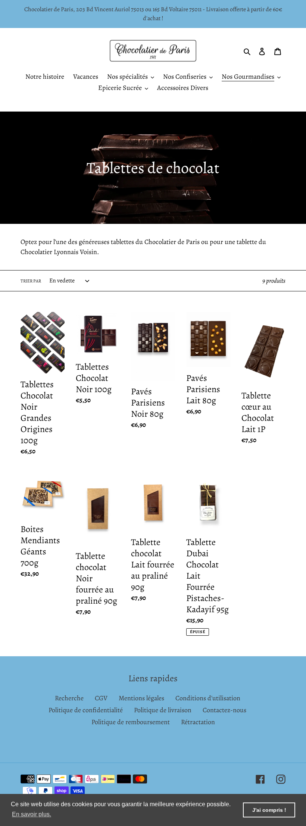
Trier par (31, 281)
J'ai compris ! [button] (269, 810)
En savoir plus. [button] (31, 814)
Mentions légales (141, 698)
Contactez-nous (224, 709)
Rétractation (198, 721)
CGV (101, 698)
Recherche (69, 698)
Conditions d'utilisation (207, 698)
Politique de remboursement (130, 721)
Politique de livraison (162, 709)
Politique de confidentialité (86, 709)
